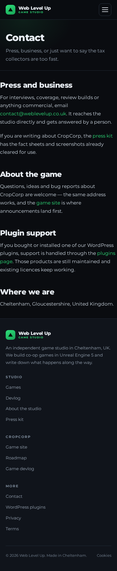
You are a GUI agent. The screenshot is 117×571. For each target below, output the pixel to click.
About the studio (23, 408)
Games (13, 387)
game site (48, 203)
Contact (14, 496)
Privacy (13, 518)
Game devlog (20, 468)
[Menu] (105, 9)
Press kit (15, 419)
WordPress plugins (25, 507)
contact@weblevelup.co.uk (33, 113)
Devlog (13, 398)
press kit (103, 136)
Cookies (104, 555)
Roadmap (16, 458)
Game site (16, 447)
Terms (12, 528)
